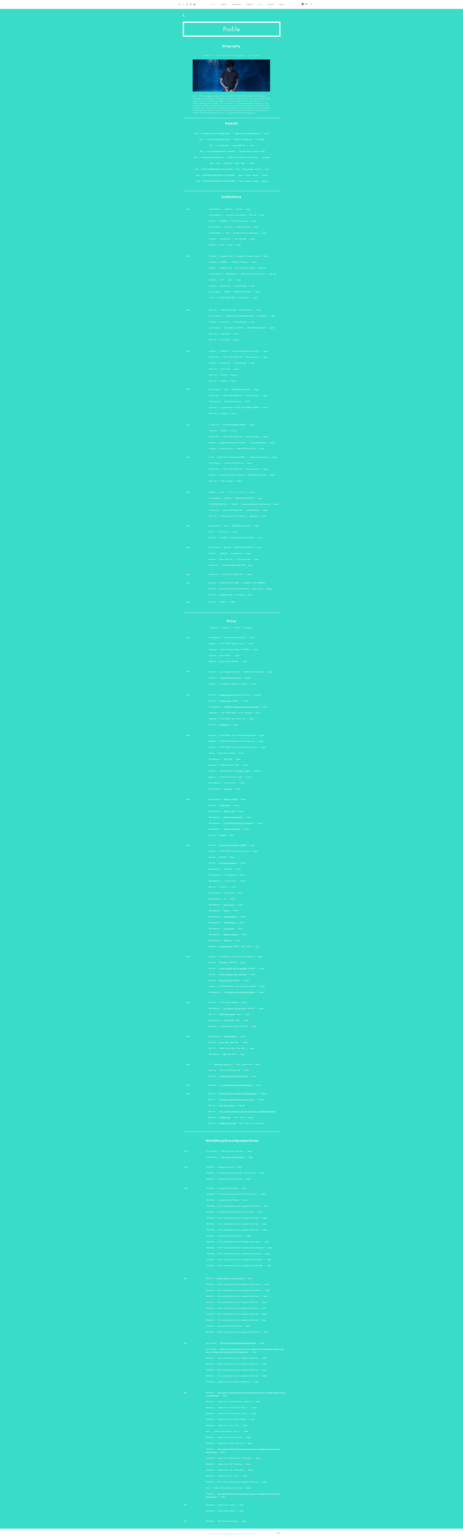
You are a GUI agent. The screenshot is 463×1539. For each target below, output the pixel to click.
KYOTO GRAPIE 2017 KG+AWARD (233, 968)
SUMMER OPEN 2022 (227, 1123)
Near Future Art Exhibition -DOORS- (233, 845)
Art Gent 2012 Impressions (230, 678)
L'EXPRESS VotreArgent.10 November (238, 823)
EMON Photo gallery (227, 1014)
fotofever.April (224, 805)
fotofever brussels (227, 695)
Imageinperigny (229, 923)
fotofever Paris (225, 701)
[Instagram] (187, 4)
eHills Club (228, 759)
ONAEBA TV (224, 725)
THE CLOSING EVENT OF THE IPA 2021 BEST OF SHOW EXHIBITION (247, 1111)
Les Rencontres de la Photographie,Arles (236, 1085)
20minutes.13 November (233, 817)
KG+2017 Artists (225, 980)
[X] (183, 4)
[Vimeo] (190, 4)
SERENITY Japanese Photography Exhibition (241, 707)
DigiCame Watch (230, 1036)
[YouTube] (194, 4)
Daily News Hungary (227, 1105)
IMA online (223, 962)
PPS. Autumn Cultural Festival (233, 1157)
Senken (226, 911)
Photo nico (228, 789)
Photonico (222, 1167)
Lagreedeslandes (230, 917)
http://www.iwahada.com (246, 1534)
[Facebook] (179, 4)
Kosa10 (222, 835)
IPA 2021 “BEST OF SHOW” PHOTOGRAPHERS (238, 1094)
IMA (224, 1054)
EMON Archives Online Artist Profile (234, 1076)
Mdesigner (228, 940)
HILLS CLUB (228, 1020)
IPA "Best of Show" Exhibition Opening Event (236, 1100)
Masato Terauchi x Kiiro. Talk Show (233, 974)
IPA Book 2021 (225, 1117)
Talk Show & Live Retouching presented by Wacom (238, 1343)
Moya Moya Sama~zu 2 (224, 1064)
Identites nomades (231, 934)
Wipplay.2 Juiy (229, 811)
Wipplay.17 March (230, 799)
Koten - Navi (224, 1042)
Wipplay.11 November (232, 829)
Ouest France (229, 905)
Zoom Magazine (226, 946)
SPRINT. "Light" (243, 771)
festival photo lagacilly (228, 863)
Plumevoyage (229, 929)
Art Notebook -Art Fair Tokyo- (235, 1008)
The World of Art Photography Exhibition (239, 992)
